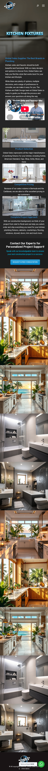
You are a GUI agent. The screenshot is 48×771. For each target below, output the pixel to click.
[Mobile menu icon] (43, 5)
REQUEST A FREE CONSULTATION (25, 262)
